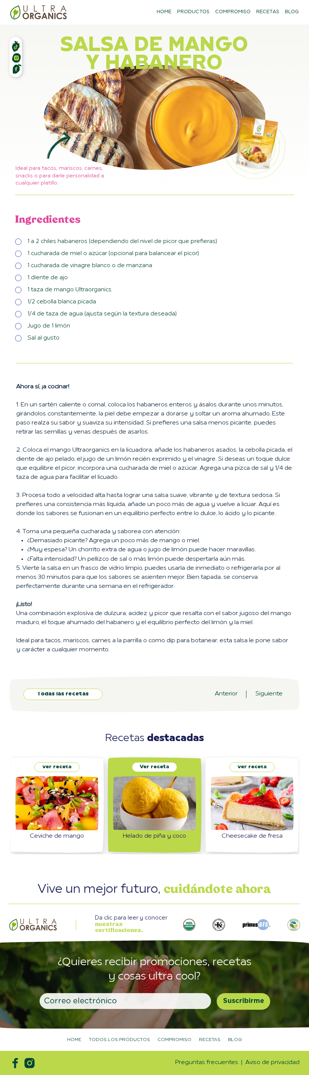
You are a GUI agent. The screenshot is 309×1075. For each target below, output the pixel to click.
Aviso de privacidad (272, 1063)
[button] (189, 925)
